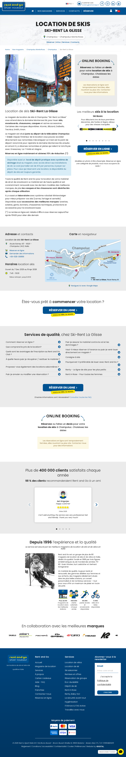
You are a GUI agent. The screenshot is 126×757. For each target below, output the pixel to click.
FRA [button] (70, 3)
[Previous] (9, 79)
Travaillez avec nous (74, 709)
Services (60, 11)
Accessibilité (47, 746)
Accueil (38, 662)
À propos (39, 674)
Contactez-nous (43, 694)
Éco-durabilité (71, 682)
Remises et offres (73, 674)
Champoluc (52, 49)
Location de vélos (73, 662)
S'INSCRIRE (108, 692)
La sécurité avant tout (75, 697)
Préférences (80, 746)
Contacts (74, 11)
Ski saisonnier (71, 670)
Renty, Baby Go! (72, 694)
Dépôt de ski (71, 686)
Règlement (26, 746)
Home (7, 49)
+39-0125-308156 (17, 256)
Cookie (71, 746)
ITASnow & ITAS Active (75, 705)
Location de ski (72, 666)
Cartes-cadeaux (43, 678)
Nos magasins (45, 11)
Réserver (88, 11)
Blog (37, 686)
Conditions (36, 746)
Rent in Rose (70, 690)
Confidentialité (60, 746)
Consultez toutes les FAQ (80, 397)
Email (100, 666)
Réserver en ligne (97, 149)
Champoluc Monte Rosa (35, 49)
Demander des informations (22, 253)
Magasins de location (45, 666)
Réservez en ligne (43, 697)
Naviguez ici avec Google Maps (84, 285)
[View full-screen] (68, 57)
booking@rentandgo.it (90, 5)
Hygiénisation (71, 701)
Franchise (39, 690)
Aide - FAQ (40, 682)
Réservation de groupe (76, 678)
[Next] (66, 79)
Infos (58, 42)
